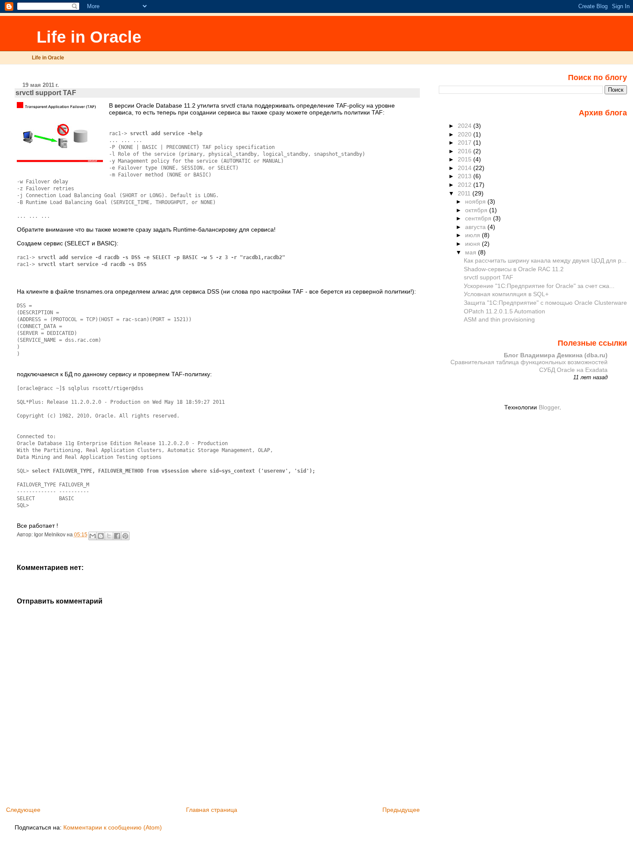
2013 (465, 176)
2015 (465, 159)
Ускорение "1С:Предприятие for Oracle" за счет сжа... (539, 285)
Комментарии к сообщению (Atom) (112, 827)
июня (473, 243)
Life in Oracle (86, 37)
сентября (479, 218)
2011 (465, 193)
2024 (465, 125)
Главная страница (211, 809)
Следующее (23, 809)
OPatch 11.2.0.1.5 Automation (504, 311)
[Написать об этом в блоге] (100, 536)
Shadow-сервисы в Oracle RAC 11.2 (514, 269)
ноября (476, 201)
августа (476, 226)
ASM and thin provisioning (499, 319)
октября (477, 210)
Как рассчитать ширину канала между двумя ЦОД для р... (545, 260)
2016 (465, 151)
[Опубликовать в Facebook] (117, 536)
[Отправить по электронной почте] (92, 536)
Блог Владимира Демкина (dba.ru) (556, 355)
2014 (465, 167)
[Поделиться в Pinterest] (125, 536)
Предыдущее (401, 809)
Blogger (549, 407)
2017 (465, 142)
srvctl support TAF (488, 277)
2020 (465, 134)
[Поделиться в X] (109, 536)
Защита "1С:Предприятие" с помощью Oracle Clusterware (545, 302)
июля (473, 235)
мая (471, 252)
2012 (465, 184)
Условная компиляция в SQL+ (506, 294)
